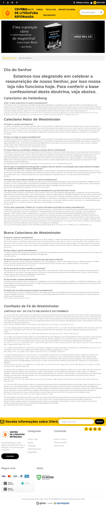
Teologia (32, 446)
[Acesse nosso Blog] (17, 2)
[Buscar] (101, 12)
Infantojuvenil (34, 449)
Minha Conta (82, 2)
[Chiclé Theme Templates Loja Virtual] (44, 503)
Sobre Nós (59, 446)
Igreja (30, 442)
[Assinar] (99, 421)
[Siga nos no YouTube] (91, 429)
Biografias (32, 452)
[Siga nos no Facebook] (3, 2)
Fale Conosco (60, 439)
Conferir (10, 456)
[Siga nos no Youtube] (8, 2)
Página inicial (9, 58)
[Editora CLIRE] (20, 12)
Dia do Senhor (60, 442)
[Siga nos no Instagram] (12, 2)
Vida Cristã (33, 439)
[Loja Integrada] (61, 503)
